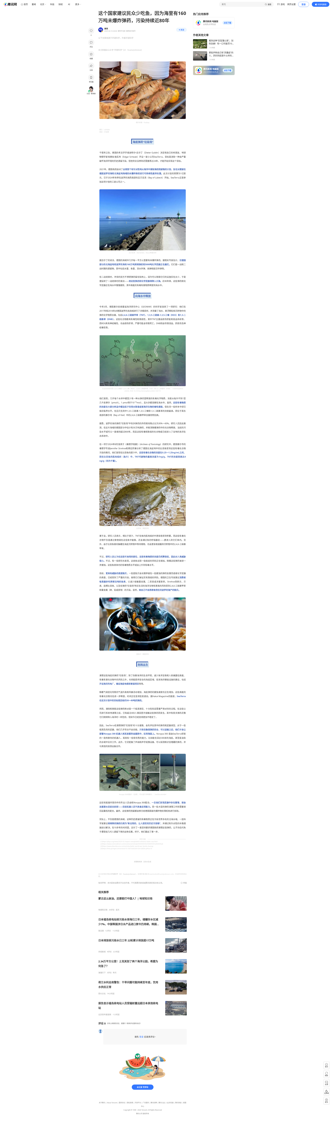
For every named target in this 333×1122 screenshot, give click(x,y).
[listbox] (142, 953)
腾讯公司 (139, 1114)
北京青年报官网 (104, 1014)
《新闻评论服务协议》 (133, 1023)
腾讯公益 (162, 1103)
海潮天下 (102, 973)
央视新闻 (102, 952)
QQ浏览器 (170, 1103)
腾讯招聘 (154, 1103)
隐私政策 (130, 1103)
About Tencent (112, 1103)
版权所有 (146, 1114)
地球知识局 (102, 910)
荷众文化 (102, 993)
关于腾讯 (102, 1103)
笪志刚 (101, 931)
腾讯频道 (178, 1103)
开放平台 (138, 1103)
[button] (227, 23)
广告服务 (146, 1103)
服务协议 (122, 1103)
